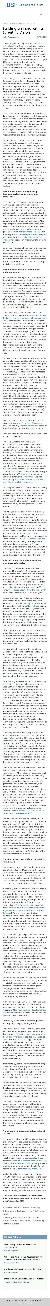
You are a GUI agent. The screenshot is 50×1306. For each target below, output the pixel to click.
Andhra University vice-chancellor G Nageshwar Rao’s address (24, 909)
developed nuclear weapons (34, 234)
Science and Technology (16, 1211)
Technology (30, 23)
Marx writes (33, 617)
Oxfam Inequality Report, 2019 (29, 1169)
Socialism (7, 1214)
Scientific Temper (17, 23)
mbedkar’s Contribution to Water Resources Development (23, 812)
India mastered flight (28, 232)
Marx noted (32, 606)
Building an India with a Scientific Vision (22, 1217)
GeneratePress (25, 1303)
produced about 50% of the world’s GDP (28, 590)
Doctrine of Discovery (12, 471)
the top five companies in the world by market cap (24, 1035)
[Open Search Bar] (41, 14)
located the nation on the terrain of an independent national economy (25, 316)
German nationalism (29, 425)
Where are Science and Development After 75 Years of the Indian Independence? (24, 1258)
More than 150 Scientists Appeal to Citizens (24, 1279)
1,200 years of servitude (34, 538)
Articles (5, 23)
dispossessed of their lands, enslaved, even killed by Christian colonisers (23, 480)
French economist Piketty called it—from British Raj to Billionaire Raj (25, 1162)
